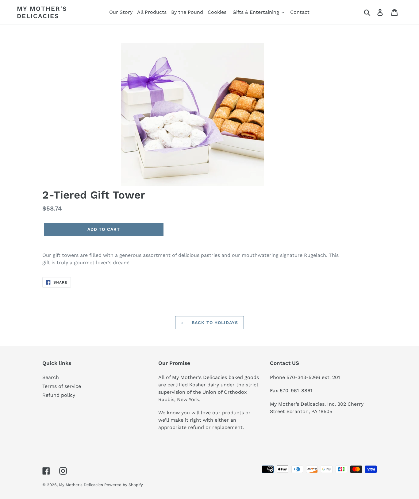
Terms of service (61, 386)
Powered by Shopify (123, 484)
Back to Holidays (214, 322)
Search (50, 377)
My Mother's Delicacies (42, 12)
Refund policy (58, 395)
